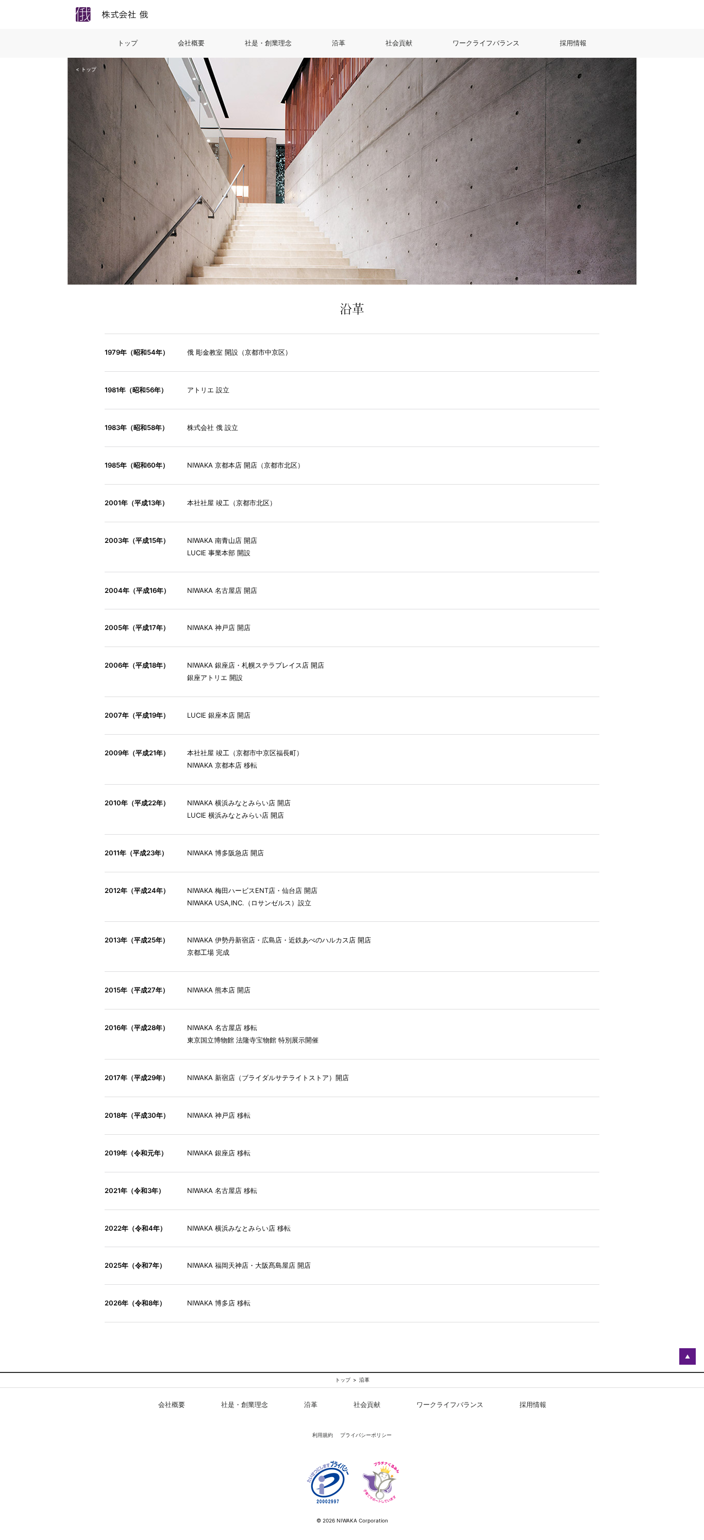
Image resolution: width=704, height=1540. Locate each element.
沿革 (310, 1404)
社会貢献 (367, 1404)
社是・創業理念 (244, 1404)
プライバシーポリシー (366, 1435)
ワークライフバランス (449, 1404)
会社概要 (171, 1404)
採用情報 (532, 1404)
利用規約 (322, 1435)
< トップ (86, 69)
